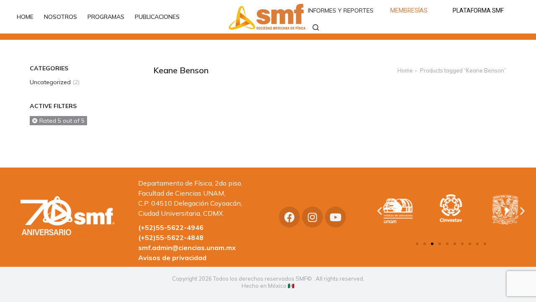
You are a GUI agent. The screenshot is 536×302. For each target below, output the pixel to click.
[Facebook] (289, 216)
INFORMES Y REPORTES (341, 10)
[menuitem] (29, 16)
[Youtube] (335, 216)
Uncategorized (50, 82)
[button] (417, 244)
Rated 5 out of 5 (62, 120)
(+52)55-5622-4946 (171, 227)
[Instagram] (312, 216)
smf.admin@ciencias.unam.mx (187, 247)
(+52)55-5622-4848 (171, 237)
